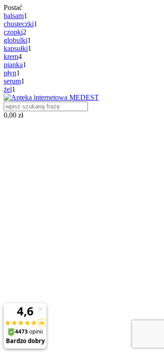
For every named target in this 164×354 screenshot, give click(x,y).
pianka (13, 65)
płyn (10, 73)
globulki (15, 40)
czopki (13, 32)
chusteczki (19, 24)
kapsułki (16, 48)
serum (12, 81)
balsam (14, 16)
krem (11, 56)
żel (8, 89)
